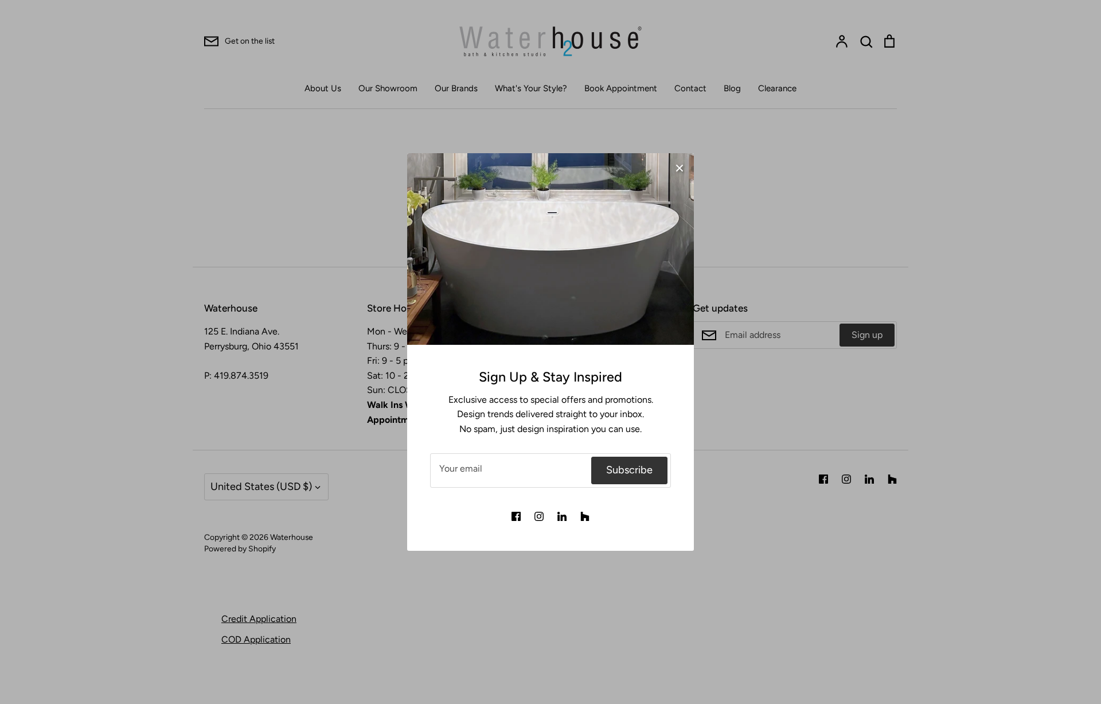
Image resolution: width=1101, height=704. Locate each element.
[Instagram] (539, 516)
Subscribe (629, 470)
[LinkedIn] (561, 516)
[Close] (679, 167)
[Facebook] (516, 516)
